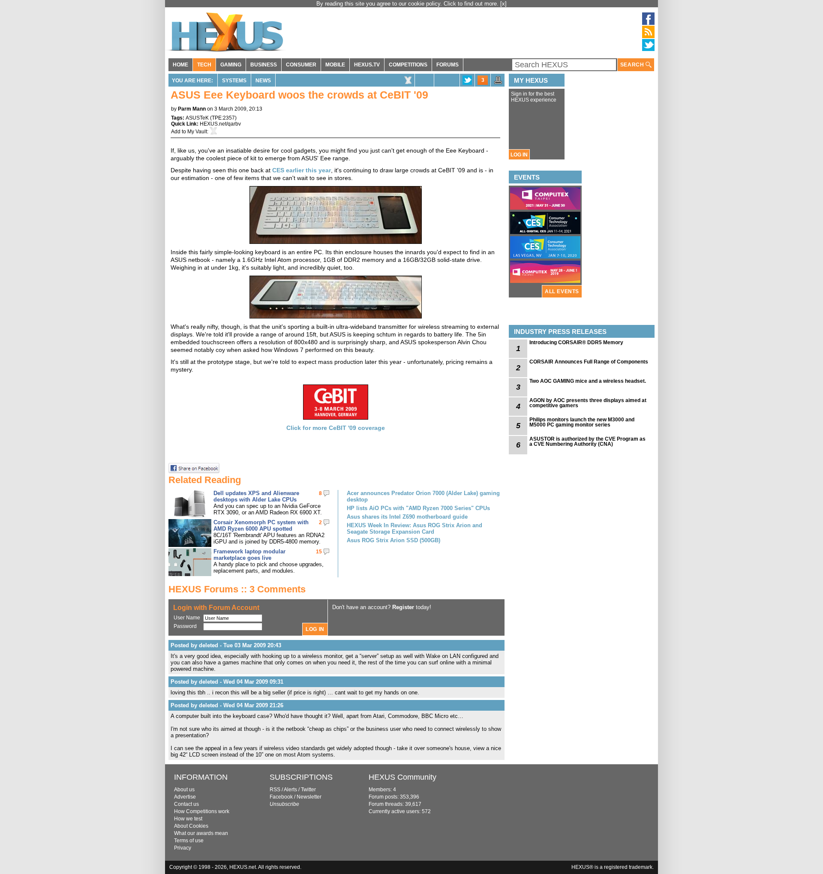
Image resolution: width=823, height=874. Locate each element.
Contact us (186, 804)
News (263, 81)
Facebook (281, 797)
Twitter (308, 790)
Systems (234, 81)
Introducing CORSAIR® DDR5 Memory (576, 342)
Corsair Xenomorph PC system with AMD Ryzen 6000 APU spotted (261, 525)
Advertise (185, 797)
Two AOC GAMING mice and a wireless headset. (587, 381)
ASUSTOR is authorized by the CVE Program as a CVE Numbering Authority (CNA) (587, 441)
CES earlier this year (301, 170)
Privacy (182, 848)
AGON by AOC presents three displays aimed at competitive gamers (587, 403)
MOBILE (335, 65)
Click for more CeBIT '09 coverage (335, 427)
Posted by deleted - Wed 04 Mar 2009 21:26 (227, 705)
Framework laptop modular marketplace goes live (249, 554)
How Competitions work (201, 811)
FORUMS (447, 65)
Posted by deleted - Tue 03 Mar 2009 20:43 (226, 645)
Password (185, 626)
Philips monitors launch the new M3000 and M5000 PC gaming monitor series (581, 422)
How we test (188, 819)
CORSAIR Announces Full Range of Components (588, 361)
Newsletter (309, 797)
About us (184, 790)
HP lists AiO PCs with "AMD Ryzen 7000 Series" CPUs (418, 508)
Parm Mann (192, 109)
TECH (204, 65)
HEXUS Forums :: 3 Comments (237, 589)
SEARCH (633, 65)
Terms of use (189, 841)
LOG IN (519, 155)
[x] (503, 3)
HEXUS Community (402, 777)
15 (319, 552)
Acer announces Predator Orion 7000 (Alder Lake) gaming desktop (423, 496)
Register (403, 607)
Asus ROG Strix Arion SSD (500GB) (393, 540)
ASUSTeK (197, 118)
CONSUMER (301, 65)
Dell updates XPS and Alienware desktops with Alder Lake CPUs (256, 496)
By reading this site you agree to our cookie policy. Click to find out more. (408, 3)
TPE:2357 (223, 118)
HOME (180, 65)
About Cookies (191, 826)
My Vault (197, 132)
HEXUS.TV (367, 65)
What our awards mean (201, 833)
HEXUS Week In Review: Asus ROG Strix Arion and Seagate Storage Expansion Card (414, 528)
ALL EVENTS (562, 291)
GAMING (230, 65)
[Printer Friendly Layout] (498, 82)
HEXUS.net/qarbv (220, 124)
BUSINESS (263, 65)
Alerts (290, 790)
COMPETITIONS (408, 65)
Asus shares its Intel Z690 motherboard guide (407, 517)
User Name (187, 618)
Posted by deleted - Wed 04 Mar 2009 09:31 (227, 682)
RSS (275, 790)
